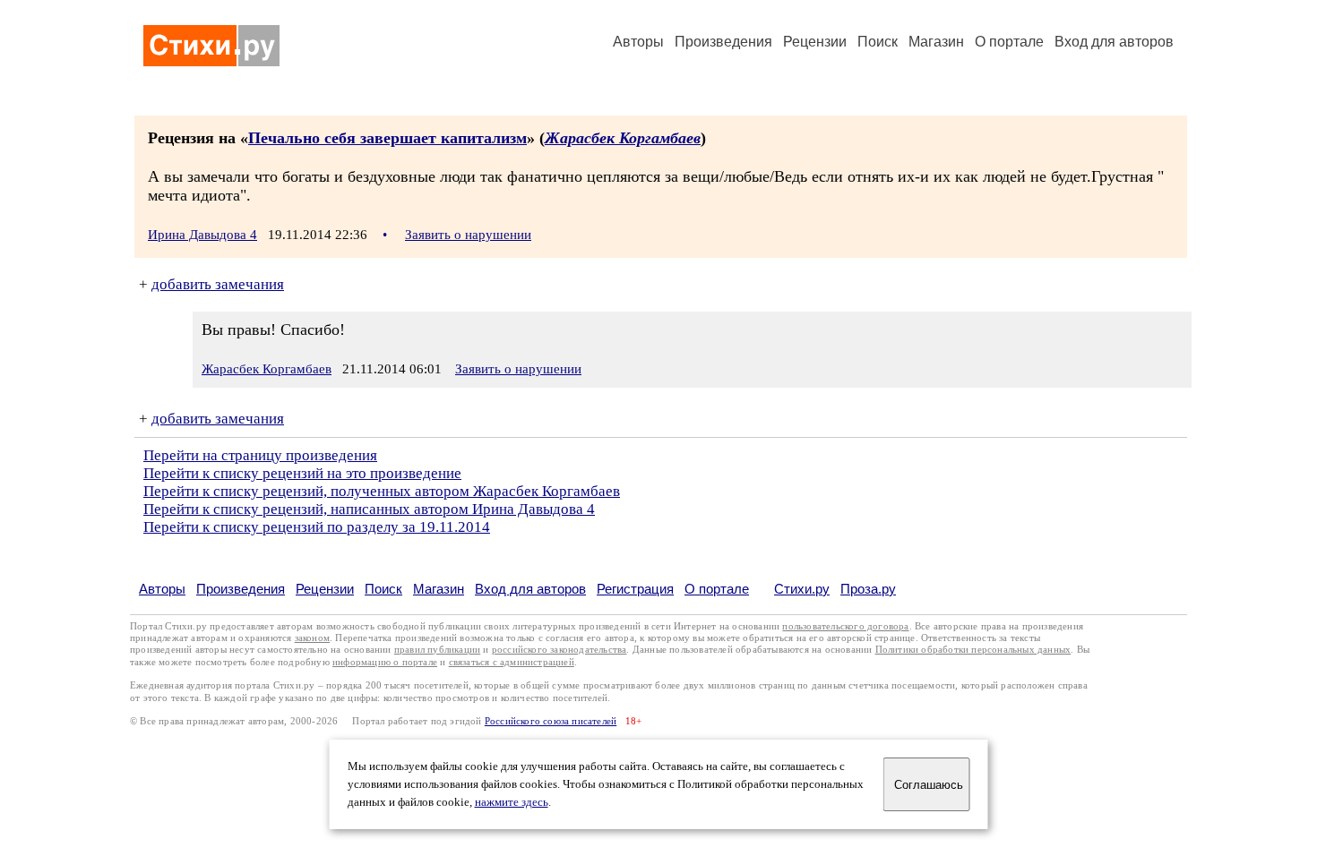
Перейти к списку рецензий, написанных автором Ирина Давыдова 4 (369, 509)
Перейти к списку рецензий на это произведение (302, 473)
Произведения (723, 41)
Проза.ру (868, 588)
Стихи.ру (802, 588)
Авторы (638, 41)
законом (312, 638)
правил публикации (437, 650)
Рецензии (815, 41)
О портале (716, 588)
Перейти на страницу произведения (260, 455)
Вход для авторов (1114, 41)
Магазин (936, 41)
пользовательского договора (845, 626)
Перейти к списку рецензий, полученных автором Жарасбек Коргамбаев (381, 491)
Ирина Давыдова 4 (202, 234)
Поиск (877, 41)
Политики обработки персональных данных (973, 650)
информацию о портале (384, 662)
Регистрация (635, 588)
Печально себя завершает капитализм (387, 138)
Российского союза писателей (550, 721)
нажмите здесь (511, 802)
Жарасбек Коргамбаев (623, 138)
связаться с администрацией (511, 662)
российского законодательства (559, 650)
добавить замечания (217, 284)
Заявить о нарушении (468, 234)
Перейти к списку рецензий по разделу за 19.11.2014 (316, 526)
